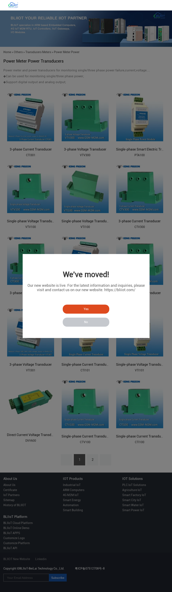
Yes (86, 309)
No (86, 322)
